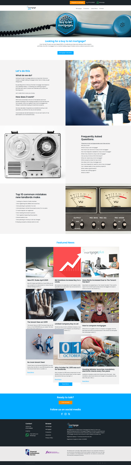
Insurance (48, 435)
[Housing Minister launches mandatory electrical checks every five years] (100, 351)
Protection (48, 432)
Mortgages (48, 429)
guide (30, 103)
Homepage (49, 426)
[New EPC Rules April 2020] (45, 262)
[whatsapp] (104, 463)
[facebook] (62, 414)
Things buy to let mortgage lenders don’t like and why (95, 143)
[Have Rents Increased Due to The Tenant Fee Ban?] (100, 262)
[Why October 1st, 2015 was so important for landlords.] (72, 349)
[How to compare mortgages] (100, 307)
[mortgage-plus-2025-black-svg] (31, 6)
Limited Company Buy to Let (66, 324)
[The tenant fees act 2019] (45, 304)
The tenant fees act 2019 (37, 322)
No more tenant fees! (36, 362)
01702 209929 (29, 428)
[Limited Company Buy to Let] (72, 306)
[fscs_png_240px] (52, 451)
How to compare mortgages (94, 326)
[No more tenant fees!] (45, 344)
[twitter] (69, 414)
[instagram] (65, 414)
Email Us (28, 431)
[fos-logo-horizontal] (32, 449)
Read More (30, 372)
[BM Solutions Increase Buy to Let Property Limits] (72, 262)
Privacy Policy (49, 437)
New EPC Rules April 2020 (37, 280)
